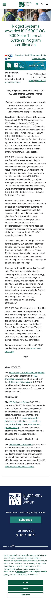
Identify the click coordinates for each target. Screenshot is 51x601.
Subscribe (25, 519)
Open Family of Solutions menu (36, 4)
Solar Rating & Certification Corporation (26, 372)
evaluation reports (30, 418)
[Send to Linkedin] (11, 55)
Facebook (21, 534)
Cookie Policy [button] (21, 572)
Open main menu (4, 4)
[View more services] (9, 58)
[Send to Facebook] (6, 58)
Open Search (41, 4)
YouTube (29, 534)
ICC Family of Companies (20, 382)
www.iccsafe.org (12, 82)
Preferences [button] (31, 575)
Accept (25, 582)
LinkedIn (17, 534)
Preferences (25, 595)
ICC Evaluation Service (19, 402)
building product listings (16, 421)
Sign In (47, 4)
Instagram (33, 534)
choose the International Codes (19, 466)
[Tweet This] (9, 55)
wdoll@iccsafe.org (37, 80)
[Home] (25, 4)
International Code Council (21, 444)
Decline (25, 589)
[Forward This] (6, 55)
